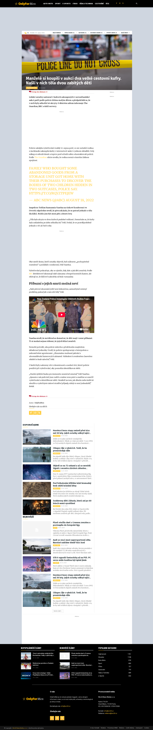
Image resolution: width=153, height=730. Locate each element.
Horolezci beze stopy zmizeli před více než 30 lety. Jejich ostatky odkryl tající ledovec (71, 431)
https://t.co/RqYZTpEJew (51, 193)
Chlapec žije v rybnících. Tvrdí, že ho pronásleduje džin (70, 449)
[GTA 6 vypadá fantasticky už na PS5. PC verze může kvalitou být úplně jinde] (37, 564)
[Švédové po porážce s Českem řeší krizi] (26, 665)
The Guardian (40, 157)
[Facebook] (116, 3)
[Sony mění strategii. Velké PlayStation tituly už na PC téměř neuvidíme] (26, 675)
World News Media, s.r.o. (20, 728)
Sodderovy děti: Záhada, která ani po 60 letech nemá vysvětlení (72, 502)
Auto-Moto (57, 545)
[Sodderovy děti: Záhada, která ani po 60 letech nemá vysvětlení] (37, 507)
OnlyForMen (39, 403)
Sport (55, 527)
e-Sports (56, 562)
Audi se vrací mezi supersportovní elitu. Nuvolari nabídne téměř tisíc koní (72, 541)
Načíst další (57, 611)
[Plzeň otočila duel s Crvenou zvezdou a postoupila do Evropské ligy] (37, 529)
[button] (137, 4)
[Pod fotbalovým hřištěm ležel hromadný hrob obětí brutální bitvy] (37, 489)
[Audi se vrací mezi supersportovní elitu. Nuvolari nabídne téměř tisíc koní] (37, 546)
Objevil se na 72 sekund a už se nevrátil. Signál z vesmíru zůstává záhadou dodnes (72, 467)
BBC (31, 274)
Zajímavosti (32, 88)
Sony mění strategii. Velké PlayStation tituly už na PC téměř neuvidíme (43, 674)
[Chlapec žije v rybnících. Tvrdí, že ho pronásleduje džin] (37, 454)
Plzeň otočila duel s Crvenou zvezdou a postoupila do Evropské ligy (71, 523)
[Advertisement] (61, 128)
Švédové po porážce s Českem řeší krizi (43, 664)
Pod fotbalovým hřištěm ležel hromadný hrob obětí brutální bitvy (72, 484)
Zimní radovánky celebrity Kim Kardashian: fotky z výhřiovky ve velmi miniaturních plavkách (43, 655)
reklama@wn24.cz (111, 713)
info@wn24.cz (65, 706)
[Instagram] (120, 3)
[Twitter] (123, 3)
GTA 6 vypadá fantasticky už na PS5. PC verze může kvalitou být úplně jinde (72, 558)
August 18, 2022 (80, 200)
